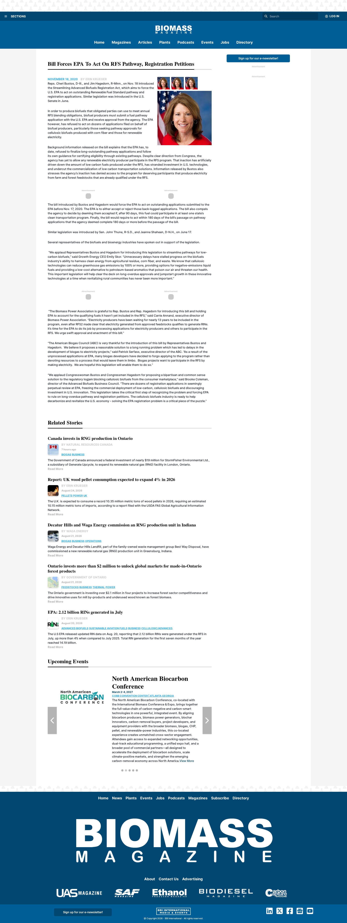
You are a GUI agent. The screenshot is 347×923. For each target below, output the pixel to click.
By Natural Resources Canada (87, 444)
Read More (55, 469)
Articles (145, 42)
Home (99, 42)
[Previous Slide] (52, 720)
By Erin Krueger (74, 485)
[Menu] (5, 16)
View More (156, 743)
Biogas (66, 454)
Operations (93, 541)
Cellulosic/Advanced (157, 628)
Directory (244, 42)
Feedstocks (70, 587)
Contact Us (169, 879)
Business (78, 454)
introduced (87, 232)
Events (207, 42)
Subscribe (220, 798)
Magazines (121, 42)
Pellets (66, 495)
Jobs (225, 42)
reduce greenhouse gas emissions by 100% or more (107, 265)
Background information (64, 147)
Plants (164, 42)
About (149, 879)
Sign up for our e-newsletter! (258, 58)
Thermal (99, 587)
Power (78, 495)
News (117, 798)
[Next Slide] (207, 720)
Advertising (192, 879)
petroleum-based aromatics (129, 270)
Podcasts (185, 42)
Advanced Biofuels (74, 628)
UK (85, 495)
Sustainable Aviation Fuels (108, 628)
